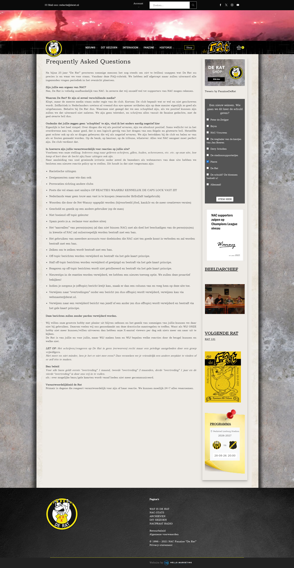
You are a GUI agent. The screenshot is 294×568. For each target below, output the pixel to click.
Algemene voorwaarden (164, 534)
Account (138, 3)
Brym (213, 126)
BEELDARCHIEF (221, 269)
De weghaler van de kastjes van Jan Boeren (224, 140)
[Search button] (193, 5)
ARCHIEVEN (157, 516)
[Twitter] (226, 5)
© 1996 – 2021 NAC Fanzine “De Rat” (173, 541)
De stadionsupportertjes (224, 155)
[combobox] (170, 5)
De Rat (214, 168)
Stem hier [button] (225, 199)
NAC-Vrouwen (218, 132)
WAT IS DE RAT (159, 508)
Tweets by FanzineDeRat (220, 91)
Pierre (213, 161)
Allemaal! (215, 184)
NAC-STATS (157, 512)
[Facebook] (220, 5)
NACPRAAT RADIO (161, 523)
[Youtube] (238, 5)
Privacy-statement (161, 545)
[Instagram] (232, 5)
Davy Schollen (218, 148)
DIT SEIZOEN (158, 519)
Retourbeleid (158, 530)
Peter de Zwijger (219, 119)
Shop (189, 47)
